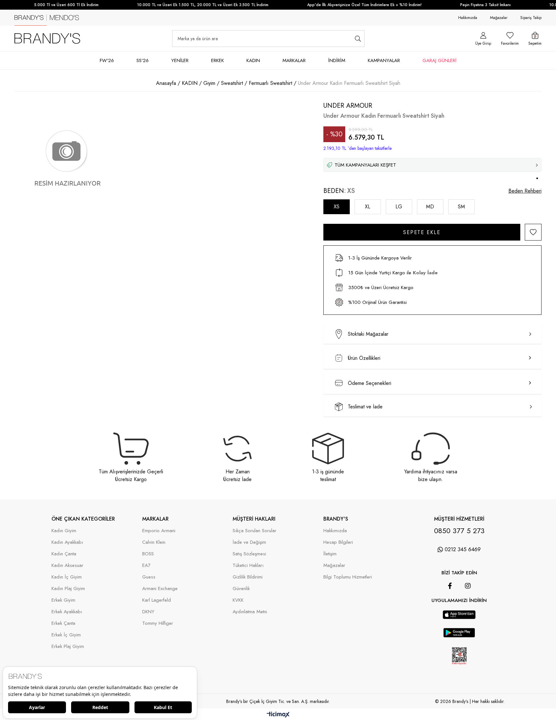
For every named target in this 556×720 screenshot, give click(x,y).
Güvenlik (241, 588)
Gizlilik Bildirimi (248, 577)
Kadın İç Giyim (66, 577)
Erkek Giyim (63, 600)
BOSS (148, 554)
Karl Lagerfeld (156, 600)
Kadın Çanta (63, 554)
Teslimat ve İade (365, 406)
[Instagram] (468, 586)
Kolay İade (425, 272)
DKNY (148, 611)
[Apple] (450, 607)
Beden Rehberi (525, 191)
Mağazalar (498, 18)
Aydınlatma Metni (250, 611)
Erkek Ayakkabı (66, 611)
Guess (148, 577)
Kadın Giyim (63, 530)
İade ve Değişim (249, 542)
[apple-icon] (459, 617)
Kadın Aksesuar (67, 565)
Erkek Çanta (63, 623)
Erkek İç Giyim (66, 635)
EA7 (146, 565)
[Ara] (358, 39)
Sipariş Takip (531, 18)
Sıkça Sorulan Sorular (254, 530)
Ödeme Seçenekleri (369, 383)
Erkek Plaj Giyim (67, 646)
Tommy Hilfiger (157, 623)
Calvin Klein (153, 542)
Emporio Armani (158, 530)
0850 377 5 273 (459, 530)
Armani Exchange (160, 588)
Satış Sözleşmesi (249, 554)
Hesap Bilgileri (338, 542)
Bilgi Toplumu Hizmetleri (347, 577)
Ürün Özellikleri (364, 358)
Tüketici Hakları (248, 565)
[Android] (468, 607)
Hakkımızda (467, 18)
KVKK (238, 600)
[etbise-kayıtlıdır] (458, 668)
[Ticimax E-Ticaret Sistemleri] (278, 715)
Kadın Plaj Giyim (68, 588)
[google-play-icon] (459, 636)
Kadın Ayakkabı (67, 542)
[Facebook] (450, 586)
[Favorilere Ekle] (533, 232)
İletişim (330, 554)
